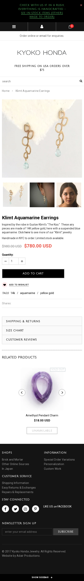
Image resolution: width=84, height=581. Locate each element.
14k (13, 293)
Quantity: (7, 254)
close (81, 5)
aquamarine (27, 293)
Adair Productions (28, 555)
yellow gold (47, 293)
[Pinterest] (35, 508)
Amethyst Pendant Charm (42, 415)
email (42, 35)
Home (6, 90)
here (27, 232)
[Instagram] (25, 508)
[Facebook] (5, 508)
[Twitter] (15, 508)
